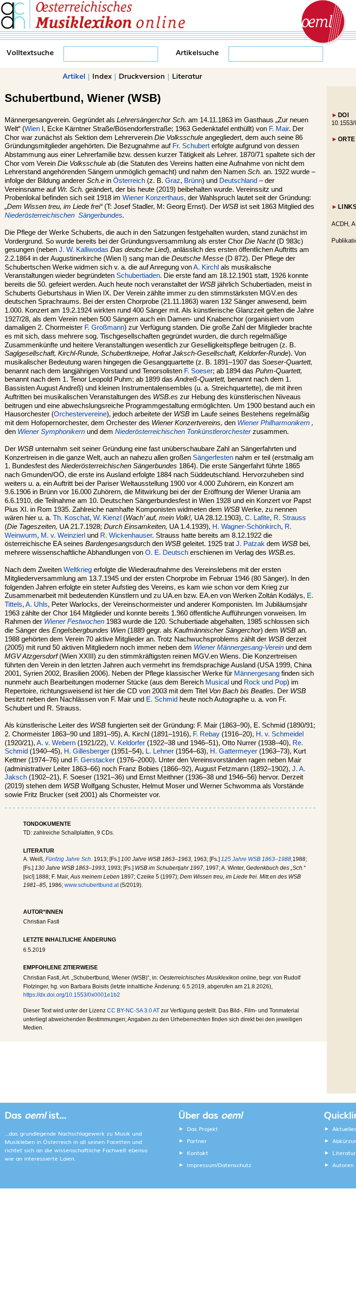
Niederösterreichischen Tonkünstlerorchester (183, 431)
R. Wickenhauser (126, 535)
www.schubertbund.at (91, 885)
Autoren (343, 1165)
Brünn (193, 180)
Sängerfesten (213, 457)
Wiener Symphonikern (51, 431)
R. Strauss (289, 517)
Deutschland (238, 180)
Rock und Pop (265, 682)
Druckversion (142, 75)
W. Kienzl (107, 517)
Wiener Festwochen (74, 621)
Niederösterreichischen (40, 215)
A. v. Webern (56, 743)
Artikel (74, 75)
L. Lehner (160, 751)
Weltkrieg (78, 569)
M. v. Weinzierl (63, 535)
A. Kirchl (206, 267)
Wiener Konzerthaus (153, 197)
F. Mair (279, 128)
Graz (172, 180)
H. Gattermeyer (233, 751)
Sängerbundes (100, 215)
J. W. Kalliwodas (83, 249)
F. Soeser (198, 371)
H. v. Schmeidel (280, 734)
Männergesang (257, 673)
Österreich (129, 180)
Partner (197, 1141)
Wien (32, 128)
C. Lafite (257, 517)
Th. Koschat (71, 517)
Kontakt (197, 1153)
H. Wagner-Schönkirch (246, 526)
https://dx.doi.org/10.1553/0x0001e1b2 (71, 995)
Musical (217, 682)
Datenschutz (234, 1165)
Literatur (187, 75)
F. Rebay (206, 734)
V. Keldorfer (127, 743)
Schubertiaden (138, 275)
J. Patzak (250, 543)
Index (102, 75)
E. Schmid (162, 699)
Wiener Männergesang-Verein (239, 647)
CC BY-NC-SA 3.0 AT (133, 1010)
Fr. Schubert (191, 146)
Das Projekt (202, 1129)
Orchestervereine (80, 414)
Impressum (201, 1165)
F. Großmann (104, 327)
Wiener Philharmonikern (273, 423)
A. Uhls (36, 604)
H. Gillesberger (86, 751)
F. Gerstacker (94, 760)
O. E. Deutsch (166, 552)
